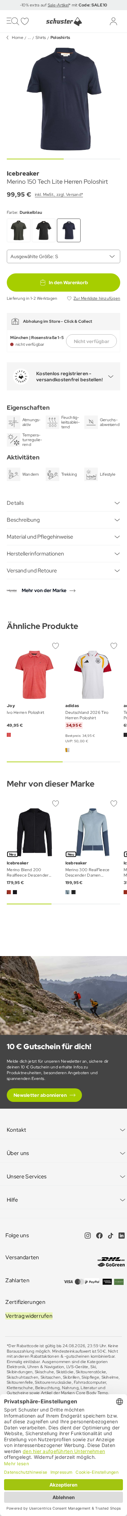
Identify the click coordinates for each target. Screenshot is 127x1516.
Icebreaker (23, 173)
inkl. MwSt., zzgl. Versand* (59, 194)
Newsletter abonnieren (40, 1095)
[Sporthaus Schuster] (63, 21)
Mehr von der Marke (44, 590)
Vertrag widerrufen (28, 1315)
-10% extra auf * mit (63, 5)
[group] (63, 99)
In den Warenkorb (68, 282)
